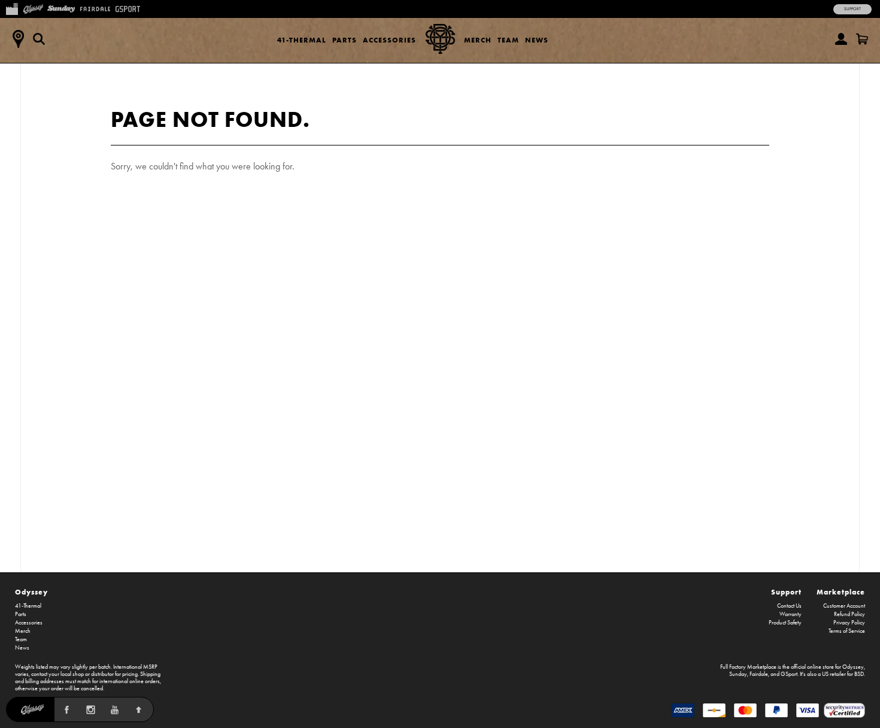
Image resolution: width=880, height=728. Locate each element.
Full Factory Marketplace (748, 667)
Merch (477, 39)
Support (852, 9)
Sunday (738, 674)
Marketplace (841, 591)
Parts (344, 39)
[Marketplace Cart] (862, 39)
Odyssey (31, 591)
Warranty (790, 614)
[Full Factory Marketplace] (11, 7)
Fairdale (758, 674)
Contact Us (789, 605)
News (536, 39)
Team (508, 39)
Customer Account (844, 605)
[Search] (39, 39)
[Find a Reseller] (18, 39)
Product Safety (785, 622)
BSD (859, 674)
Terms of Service (847, 631)
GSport (789, 674)
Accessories (389, 39)
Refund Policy (849, 614)
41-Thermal (301, 39)
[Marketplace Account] (841, 39)
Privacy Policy (849, 622)
